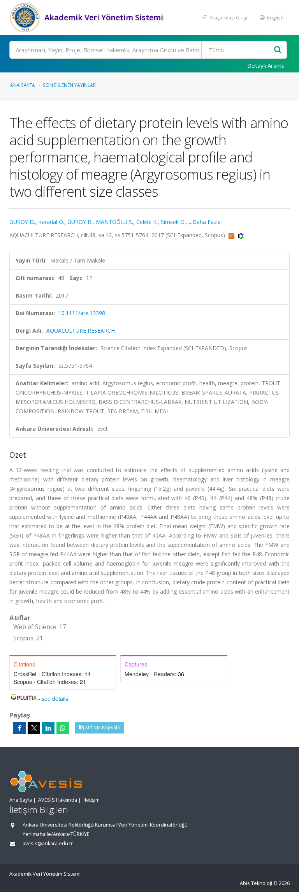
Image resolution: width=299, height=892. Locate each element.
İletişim (91, 800)
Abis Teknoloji (256, 883)
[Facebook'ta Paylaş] (19, 728)
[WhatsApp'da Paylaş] (62, 728)
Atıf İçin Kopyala (102, 727)
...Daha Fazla (205, 222)
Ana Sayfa (22, 85)
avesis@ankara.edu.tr (48, 843)
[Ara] (278, 50)
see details (55, 698)
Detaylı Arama (266, 65)
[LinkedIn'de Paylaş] (48, 728)
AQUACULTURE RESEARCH (80, 330)
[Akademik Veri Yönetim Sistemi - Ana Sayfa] (25, 17)
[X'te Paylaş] (34, 728)
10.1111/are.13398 (81, 313)
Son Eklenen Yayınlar (69, 85)
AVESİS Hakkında (57, 800)
